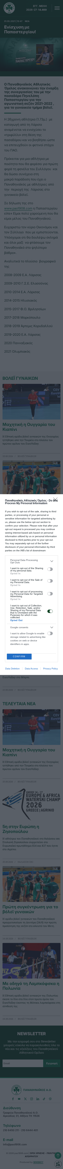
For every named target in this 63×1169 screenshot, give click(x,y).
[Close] (56, 501)
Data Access (31, 668)
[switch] (50, 569)
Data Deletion (12, 668)
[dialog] (31, 584)
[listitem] (31, 561)
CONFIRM (19, 656)
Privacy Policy (50, 668)
